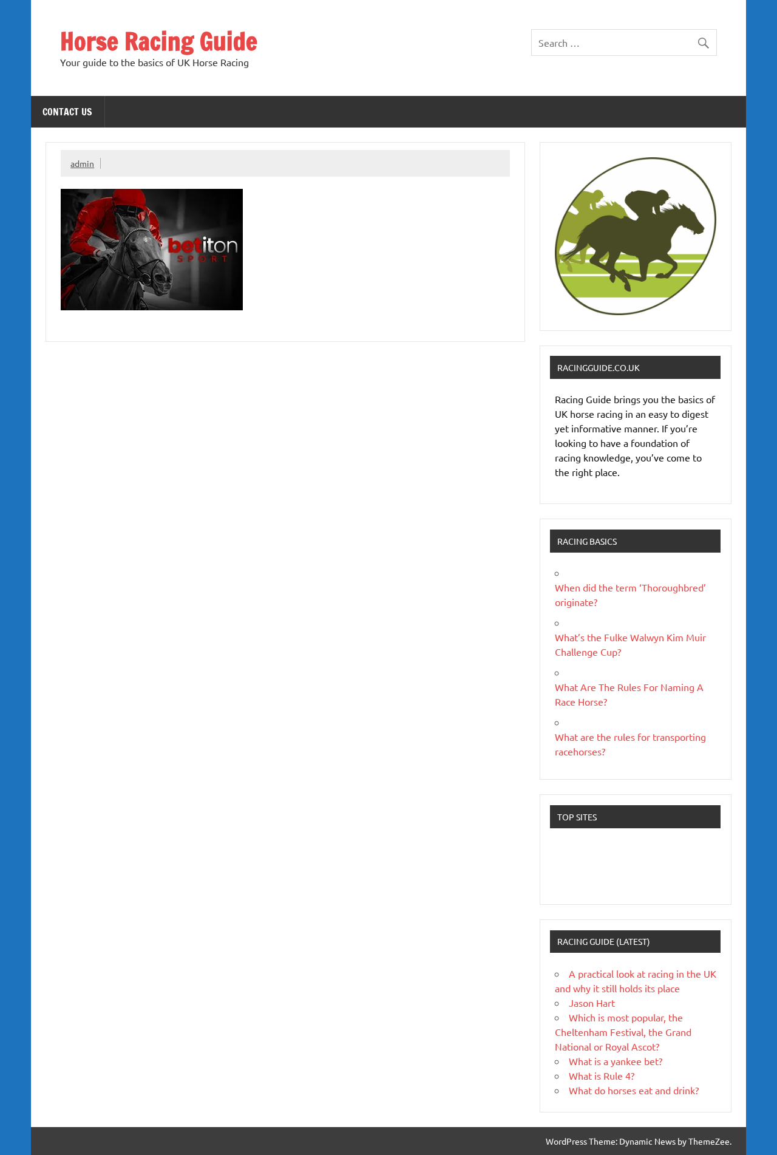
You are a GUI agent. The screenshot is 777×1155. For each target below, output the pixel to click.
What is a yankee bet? (615, 1061)
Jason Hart (592, 1003)
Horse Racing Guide (158, 41)
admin (82, 163)
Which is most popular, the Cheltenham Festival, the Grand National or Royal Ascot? (623, 1031)
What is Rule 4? (601, 1075)
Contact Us (67, 111)
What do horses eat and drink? (634, 1090)
